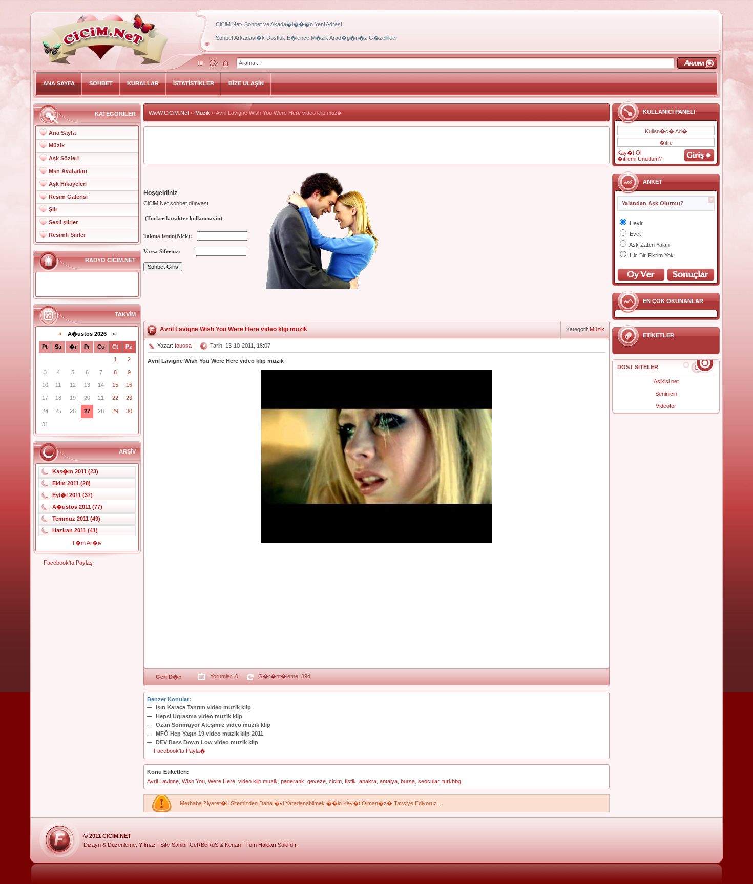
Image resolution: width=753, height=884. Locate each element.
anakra (367, 781)
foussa (183, 345)
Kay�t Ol (629, 152)
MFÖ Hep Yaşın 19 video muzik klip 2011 (209, 733)
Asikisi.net (666, 381)
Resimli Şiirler (67, 235)
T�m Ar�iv (87, 543)
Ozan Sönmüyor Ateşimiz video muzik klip (213, 725)
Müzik (57, 145)
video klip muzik (258, 781)
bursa (408, 781)
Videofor (666, 406)
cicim (335, 781)
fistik (350, 781)
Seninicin (666, 394)
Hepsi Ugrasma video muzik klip (199, 716)
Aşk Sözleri (64, 158)
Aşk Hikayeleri (68, 184)
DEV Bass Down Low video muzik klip (207, 742)
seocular (428, 781)
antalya (389, 781)
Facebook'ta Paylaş (68, 562)
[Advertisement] (376, 145)
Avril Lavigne (163, 781)
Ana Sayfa (62, 133)
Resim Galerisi (68, 196)
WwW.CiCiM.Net (169, 113)
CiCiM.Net (116, 836)
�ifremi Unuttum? (639, 159)
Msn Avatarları (68, 171)
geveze (316, 781)
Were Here (221, 781)
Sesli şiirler (63, 222)
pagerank (292, 781)
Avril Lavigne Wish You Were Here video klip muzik (233, 329)
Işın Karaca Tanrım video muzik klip (203, 707)
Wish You (193, 781)
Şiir (53, 209)
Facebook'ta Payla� (179, 751)
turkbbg (451, 781)
